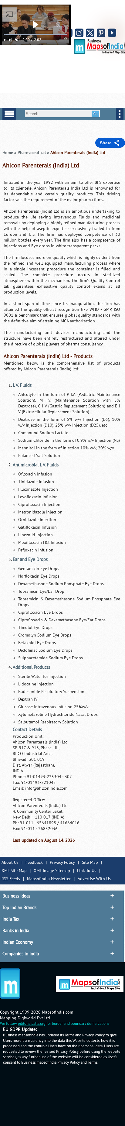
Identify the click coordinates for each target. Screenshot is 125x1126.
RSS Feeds (11, 878)
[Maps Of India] (99, 52)
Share (106, 142)
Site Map (90, 862)
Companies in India (20, 953)
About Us (10, 862)
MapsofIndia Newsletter (49, 878)
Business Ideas (16, 896)
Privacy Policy (62, 862)
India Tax (10, 919)
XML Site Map (14, 870)
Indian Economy (17, 942)
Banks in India (15, 930)
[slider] (35, 34)
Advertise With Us (94, 878)
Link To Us (86, 870)
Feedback (34, 862)
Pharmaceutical (32, 152)
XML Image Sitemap (52, 870)
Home (7, 152)
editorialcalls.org (32, 1023)
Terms (92, 1062)
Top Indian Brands (19, 907)
